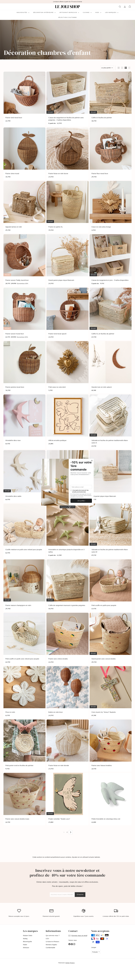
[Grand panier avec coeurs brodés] (111, 639)
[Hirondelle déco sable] (24, 476)
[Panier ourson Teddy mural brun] (24, 260)
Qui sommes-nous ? (52, 935)
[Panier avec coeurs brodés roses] (24, 799)
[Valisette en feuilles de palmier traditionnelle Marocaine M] (111, 531)
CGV (47, 938)
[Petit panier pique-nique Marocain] (111, 476)
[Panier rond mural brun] (24, 99)
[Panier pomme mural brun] (24, 367)
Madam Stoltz (27, 935)
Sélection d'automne (67, 17)
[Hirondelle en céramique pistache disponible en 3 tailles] (67, 531)
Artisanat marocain (68, 12)
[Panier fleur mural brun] (111, 153)
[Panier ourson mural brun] (24, 314)
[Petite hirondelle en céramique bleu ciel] (111, 799)
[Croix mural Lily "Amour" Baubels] (111, 692)
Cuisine (86, 12)
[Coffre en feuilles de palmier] (111, 99)
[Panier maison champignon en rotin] (24, 585)
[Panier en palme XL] (67, 207)
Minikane (26, 947)
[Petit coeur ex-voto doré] (67, 367)
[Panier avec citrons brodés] (67, 639)
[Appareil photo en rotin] (24, 207)
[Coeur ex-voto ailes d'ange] (111, 207)
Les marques (111, 12)
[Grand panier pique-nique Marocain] (67, 260)
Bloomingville (27, 941)
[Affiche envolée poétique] (67, 421)
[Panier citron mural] (24, 153)
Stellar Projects (70, 963)
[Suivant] (71, 832)
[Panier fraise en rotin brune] (67, 153)
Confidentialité (50, 947)
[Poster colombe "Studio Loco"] (67, 799)
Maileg (25, 938)
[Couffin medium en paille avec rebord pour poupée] (24, 531)
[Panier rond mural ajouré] (67, 314)
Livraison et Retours (52, 941)
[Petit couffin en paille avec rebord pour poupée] (24, 639)
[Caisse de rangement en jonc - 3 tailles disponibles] (111, 260)
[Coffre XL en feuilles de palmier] (111, 314)
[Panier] (129, 6)
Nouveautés (22, 12)
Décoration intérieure (43, 12)
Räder (25, 944)
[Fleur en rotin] (24, 692)
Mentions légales (51, 944)
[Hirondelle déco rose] (24, 421)
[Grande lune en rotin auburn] (111, 367)
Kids (97, 12)
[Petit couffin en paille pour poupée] (111, 585)
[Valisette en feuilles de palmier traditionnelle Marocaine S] (111, 421)
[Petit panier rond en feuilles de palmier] (24, 746)
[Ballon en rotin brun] (67, 692)
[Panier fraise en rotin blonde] (67, 746)
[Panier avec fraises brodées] (111, 746)
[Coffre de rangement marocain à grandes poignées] (67, 585)
